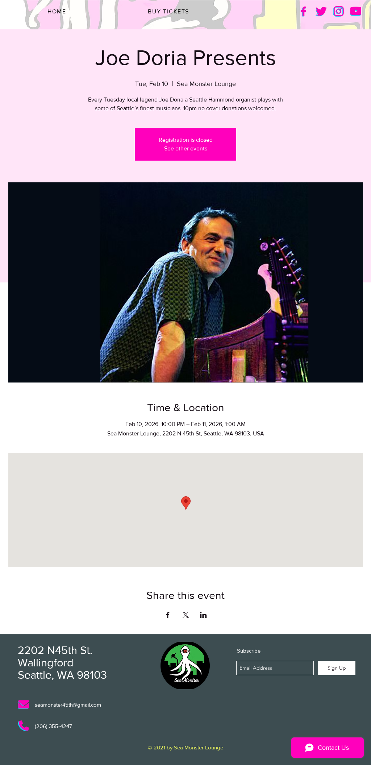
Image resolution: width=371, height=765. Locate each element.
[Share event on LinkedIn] (203, 615)
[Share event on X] (185, 615)
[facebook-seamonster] (303, 11)
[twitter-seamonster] (321, 11)
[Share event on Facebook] (167, 615)
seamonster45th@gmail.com (68, 705)
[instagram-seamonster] (338, 11)
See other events (185, 148)
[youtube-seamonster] (355, 11)
